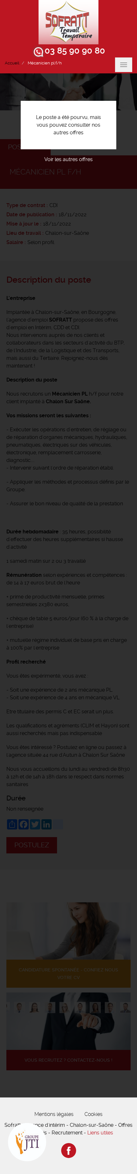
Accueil (12, 63)
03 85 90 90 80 (75, 51)
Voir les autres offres (68, 159)
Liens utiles (100, 1133)
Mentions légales (54, 1114)
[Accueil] (68, 22)
